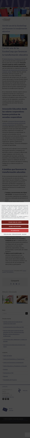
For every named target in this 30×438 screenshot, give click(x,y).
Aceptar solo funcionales (15, 226)
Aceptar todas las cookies (15, 222)
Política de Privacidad (16, 234)
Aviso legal (24, 234)
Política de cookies (7, 234)
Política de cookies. (21, 217)
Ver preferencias (15, 230)
